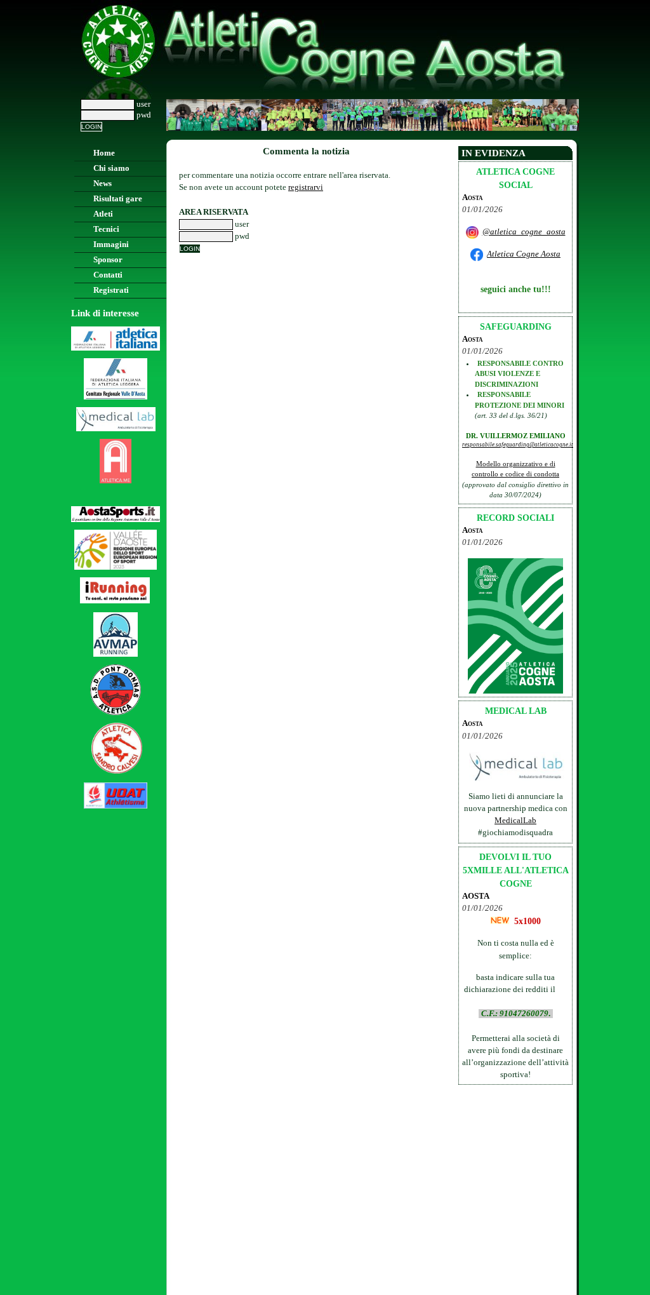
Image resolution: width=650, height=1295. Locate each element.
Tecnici (106, 229)
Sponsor (108, 259)
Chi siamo (111, 168)
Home (104, 153)
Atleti (103, 214)
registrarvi (305, 187)
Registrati (111, 290)
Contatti (108, 275)
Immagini (111, 244)
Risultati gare (117, 198)
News (102, 183)
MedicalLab (515, 820)
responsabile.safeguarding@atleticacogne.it (517, 444)
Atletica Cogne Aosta (523, 254)
